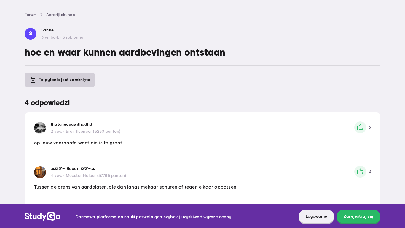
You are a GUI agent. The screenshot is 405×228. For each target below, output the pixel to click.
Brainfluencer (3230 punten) (93, 131)
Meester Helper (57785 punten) (96, 176)
